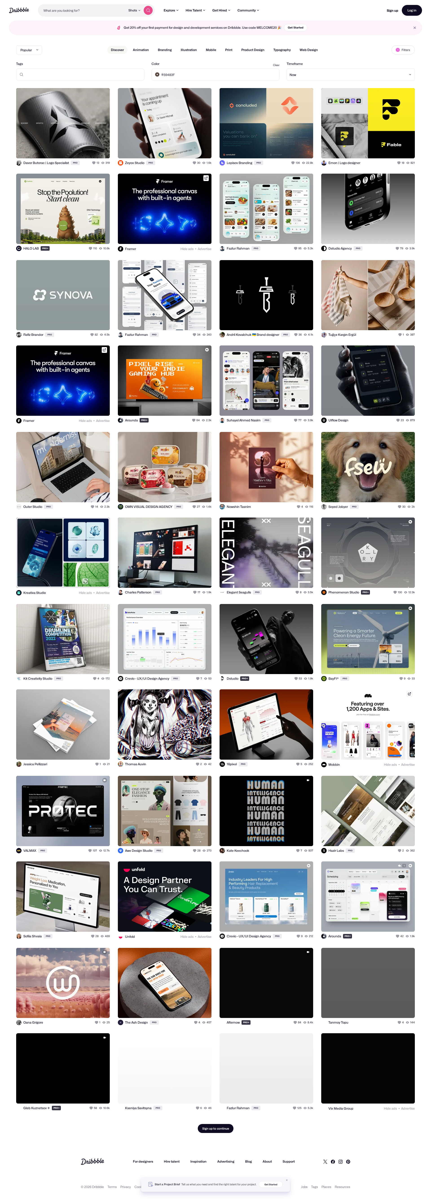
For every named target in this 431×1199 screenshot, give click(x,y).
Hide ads (187, 249)
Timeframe (295, 64)
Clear (276, 65)
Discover (117, 50)
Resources (342, 1187)
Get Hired (219, 10)
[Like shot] (101, 150)
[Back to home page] (19, 10)
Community (246, 10)
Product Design (252, 50)
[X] (325, 1161)
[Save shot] (92, 150)
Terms (112, 1187)
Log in (411, 10)
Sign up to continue (215, 1128)
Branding (165, 50)
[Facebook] (333, 1161)
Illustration (189, 50)
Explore (169, 10)
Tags (19, 64)
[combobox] (82, 10)
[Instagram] (341, 1161)
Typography (282, 50)
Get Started (295, 27)
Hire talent (172, 1161)
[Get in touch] (83, 150)
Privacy (125, 1187)
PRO (75, 162)
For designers (143, 1161)
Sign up (392, 10)
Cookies (140, 1187)
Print (228, 50)
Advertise (204, 249)
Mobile (211, 50)
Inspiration (198, 1161)
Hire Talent (194, 10)
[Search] (148, 10)
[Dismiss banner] (287, 1180)
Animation (141, 50)
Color (155, 64)
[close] (414, 27)
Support (289, 1161)
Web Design (309, 50)
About (267, 1161)
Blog (248, 1161)
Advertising (225, 1161)
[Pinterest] (348, 1161)
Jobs (304, 1187)
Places (326, 1187)
